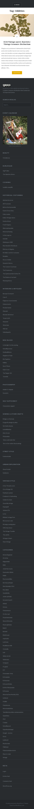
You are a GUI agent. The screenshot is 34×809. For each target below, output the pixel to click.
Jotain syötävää (7, 596)
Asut (4, 719)
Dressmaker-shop (8, 673)
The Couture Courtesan (9, 266)
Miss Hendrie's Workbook (10, 246)
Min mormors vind (8, 521)
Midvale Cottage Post (9, 517)
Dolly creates (6, 214)
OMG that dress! (7, 528)
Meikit (4, 575)
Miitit (4, 565)
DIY (4, 670)
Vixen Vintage (7, 542)
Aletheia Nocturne (8, 200)
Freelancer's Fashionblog (10, 496)
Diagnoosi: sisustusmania (10, 300)
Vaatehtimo (6, 716)
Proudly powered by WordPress (14, 803)
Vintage (5, 757)
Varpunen (5, 321)
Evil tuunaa (6, 691)
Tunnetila (5, 376)
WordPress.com (19, 805)
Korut (4, 736)
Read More (17, 72)
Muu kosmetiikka (7, 579)
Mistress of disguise (8, 249)
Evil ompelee (6, 677)
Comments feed (7, 781)
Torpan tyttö (6, 318)
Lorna (4, 514)
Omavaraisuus (7, 610)
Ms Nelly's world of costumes (11, 252)
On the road (6, 614)
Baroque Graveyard (8, 293)
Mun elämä (6, 590)
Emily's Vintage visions (9, 217)
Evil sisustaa (6, 680)
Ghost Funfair (7, 469)
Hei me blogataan (7, 555)
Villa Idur (5, 328)
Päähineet (5, 747)
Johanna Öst (6, 510)
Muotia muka (6, 743)
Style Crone (6, 369)
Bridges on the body (8, 419)
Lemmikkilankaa (7, 429)
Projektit (5, 666)
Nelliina (5, 362)
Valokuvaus (6, 659)
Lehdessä (5, 698)
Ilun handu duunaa (8, 426)
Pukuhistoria (6, 705)
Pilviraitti (5, 311)
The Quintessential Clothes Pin (11, 273)
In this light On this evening (10, 345)
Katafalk (5, 238)
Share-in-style (7, 754)
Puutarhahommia (7, 617)
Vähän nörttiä (6, 656)
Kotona (5, 607)
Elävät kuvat (6, 635)
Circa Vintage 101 (8, 489)
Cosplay (5, 722)
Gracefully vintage (8, 503)
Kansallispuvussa (7, 348)
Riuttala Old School (8, 314)
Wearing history (7, 280)
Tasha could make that (9, 440)
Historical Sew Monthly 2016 (11, 694)
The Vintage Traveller (9, 531)
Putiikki (5, 701)
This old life (6, 535)
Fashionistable (7, 456)
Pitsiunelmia (6, 436)
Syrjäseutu (6, 473)
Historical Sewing (7, 231)
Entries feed (6, 776)
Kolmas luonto (7, 304)
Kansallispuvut (7, 726)
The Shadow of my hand (9, 277)
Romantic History (7, 263)
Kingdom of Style (7, 355)
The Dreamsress (7, 270)
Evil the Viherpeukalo (8, 687)
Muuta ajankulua (7, 624)
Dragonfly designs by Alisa (10, 422)
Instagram (5, 663)
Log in (4, 771)
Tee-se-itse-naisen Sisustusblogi (12, 443)
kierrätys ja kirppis (8, 582)
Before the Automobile (9, 207)
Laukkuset (5, 740)
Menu (18, 4)
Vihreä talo (6, 325)
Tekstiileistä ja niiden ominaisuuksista (13, 712)
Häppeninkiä (6, 561)
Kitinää (5, 603)
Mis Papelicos (6, 359)
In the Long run (7, 235)
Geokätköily (6, 593)
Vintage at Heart (7, 538)
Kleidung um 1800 (8, 242)
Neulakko (5, 256)
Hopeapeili (6, 507)
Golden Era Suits (7, 500)
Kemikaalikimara (7, 352)
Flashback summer (8, 493)
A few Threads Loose (9, 486)
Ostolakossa (6, 158)
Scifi (4, 652)
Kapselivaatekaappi (8, 729)
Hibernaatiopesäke (8, 228)
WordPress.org (7, 786)
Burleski (5, 631)
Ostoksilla (5, 649)
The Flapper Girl (7, 373)
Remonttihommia (7, 621)
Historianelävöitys (8, 708)
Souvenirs (5, 393)
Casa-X (5, 297)
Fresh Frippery (7, 225)
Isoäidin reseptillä (8, 187)
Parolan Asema (7, 307)
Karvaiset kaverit (7, 600)
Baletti (4, 628)
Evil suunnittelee (7, 684)
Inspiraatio (6, 638)
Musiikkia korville (7, 645)
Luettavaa (5, 642)
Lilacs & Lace (6, 433)
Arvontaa (5, 558)
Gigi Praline (6, 171)
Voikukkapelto (7, 332)
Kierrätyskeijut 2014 (8, 586)
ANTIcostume (7, 204)
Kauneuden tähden (8, 572)
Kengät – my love (7, 733)
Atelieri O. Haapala (8, 389)
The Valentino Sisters (9, 174)
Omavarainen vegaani (9, 406)
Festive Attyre (7, 221)
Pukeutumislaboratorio (9, 750)
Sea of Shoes (6, 366)
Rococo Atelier (7, 259)
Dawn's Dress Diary (8, 210)
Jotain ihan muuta (7, 569)
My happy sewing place (9, 524)
